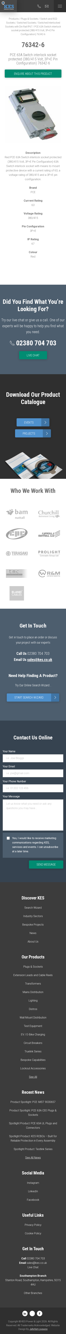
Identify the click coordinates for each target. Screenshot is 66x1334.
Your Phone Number (14, 781)
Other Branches (33, 1293)
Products (14, 18)
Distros (33, 1009)
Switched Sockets (26, 22)
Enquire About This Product (33, 73)
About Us (33, 941)
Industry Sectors (33, 916)
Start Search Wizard (36, 697)
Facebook (33, 1199)
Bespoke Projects (33, 924)
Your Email (9, 766)
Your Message (11, 796)
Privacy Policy (33, 1225)
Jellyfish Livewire (38, 1329)
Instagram (33, 1182)
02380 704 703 (36, 1258)
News (33, 933)
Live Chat (33, 355)
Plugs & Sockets (29, 18)
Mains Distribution (33, 992)
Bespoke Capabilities (33, 1060)
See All (33, 1076)
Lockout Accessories (33, 1068)
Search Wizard (33, 907)
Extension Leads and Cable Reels (33, 975)
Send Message (46, 864)
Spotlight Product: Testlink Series (33, 1149)
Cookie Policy (33, 1233)
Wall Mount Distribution (33, 1017)
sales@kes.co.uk (39, 660)
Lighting (33, 1000)
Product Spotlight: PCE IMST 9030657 (33, 1102)
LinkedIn (33, 1191)
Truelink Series (33, 1051)
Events (36, 422)
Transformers (33, 983)
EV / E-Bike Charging (33, 1034)
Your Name (9, 751)
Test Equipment (33, 1026)
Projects (36, 433)
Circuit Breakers (33, 1043)
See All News (33, 1157)
